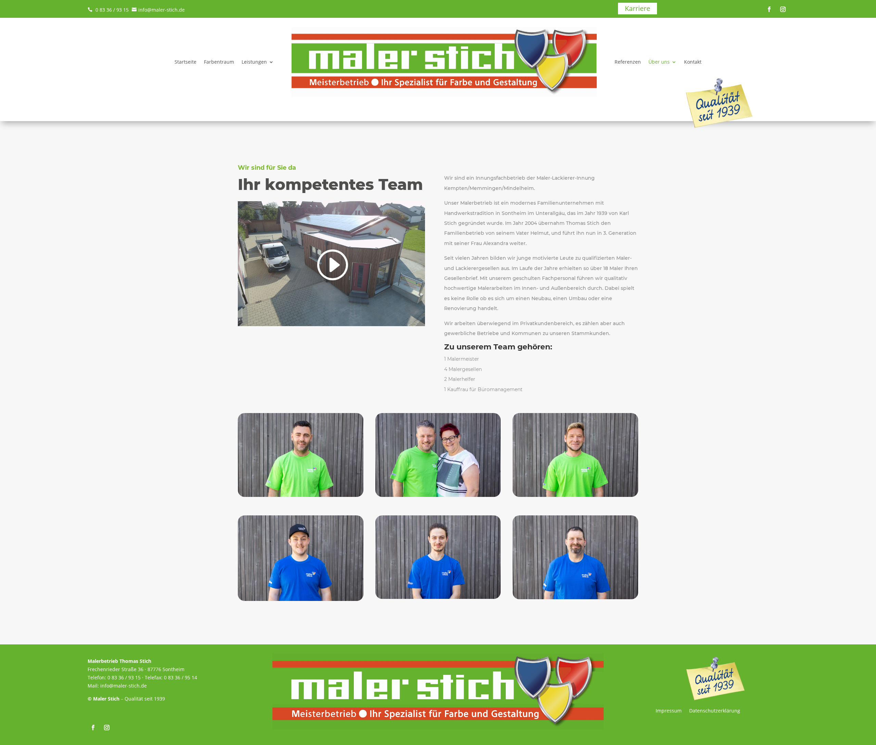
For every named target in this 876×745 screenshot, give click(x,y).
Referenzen (628, 62)
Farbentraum (219, 62)
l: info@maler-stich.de (121, 685)
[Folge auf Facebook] (769, 9)
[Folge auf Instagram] (782, 9)
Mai (92, 685)
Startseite (185, 62)
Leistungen (254, 62)
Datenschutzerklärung (714, 711)
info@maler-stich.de (158, 10)
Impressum (669, 711)
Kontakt (692, 62)
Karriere (637, 8)
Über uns (659, 62)
